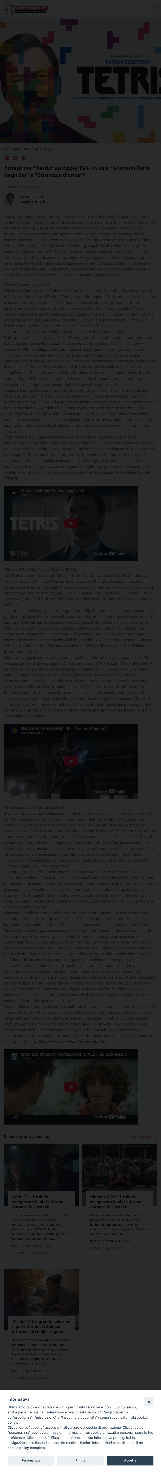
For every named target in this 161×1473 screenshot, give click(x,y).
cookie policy (18, 1448)
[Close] (148, 1401)
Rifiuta (80, 1460)
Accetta (130, 1460)
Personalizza (30, 1460)
